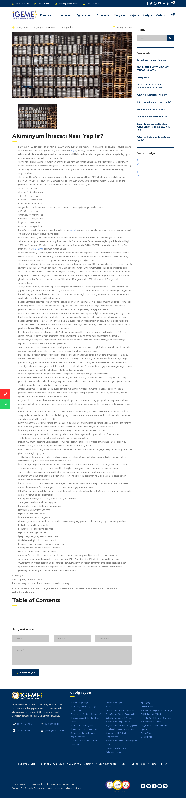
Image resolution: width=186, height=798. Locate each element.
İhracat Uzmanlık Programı (82, 725)
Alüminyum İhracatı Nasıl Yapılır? (154, 102)
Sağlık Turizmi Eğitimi (114, 703)
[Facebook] (143, 786)
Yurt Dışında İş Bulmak (151, 721)
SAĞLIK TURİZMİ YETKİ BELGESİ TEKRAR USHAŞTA (153, 68)
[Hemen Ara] (5, 394)
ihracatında (38, 248)
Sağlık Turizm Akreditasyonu (117, 748)
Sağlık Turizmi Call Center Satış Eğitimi (121, 725)
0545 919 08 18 (22, 3)
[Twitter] (148, 786)
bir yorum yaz (27, 672)
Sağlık (73, 150)
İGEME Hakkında (148, 706)
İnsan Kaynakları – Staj (112, 763)
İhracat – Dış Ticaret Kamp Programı (86, 729)
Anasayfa (145, 702)
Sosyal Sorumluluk (52, 763)
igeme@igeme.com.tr (68, 3)
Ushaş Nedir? (144, 77)
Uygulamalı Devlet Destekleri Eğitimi (120, 729)
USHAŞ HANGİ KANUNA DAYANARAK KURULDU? (149, 86)
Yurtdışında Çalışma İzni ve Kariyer (157, 710)
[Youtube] (159, 786)
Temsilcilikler (158, 763)
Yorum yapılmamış (124, 27)
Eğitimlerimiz (84, 15)
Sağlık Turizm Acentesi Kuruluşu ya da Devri (121, 742)
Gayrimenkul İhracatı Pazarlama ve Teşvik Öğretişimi (85, 735)
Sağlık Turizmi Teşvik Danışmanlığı (120, 710)
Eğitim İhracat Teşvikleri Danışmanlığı (86, 714)
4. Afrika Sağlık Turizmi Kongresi (156, 718)
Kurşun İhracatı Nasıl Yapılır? (152, 95)
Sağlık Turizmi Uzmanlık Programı (119, 718)
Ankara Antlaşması (113, 752)
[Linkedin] (165, 786)
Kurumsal (45, 15)
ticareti (73, 230)
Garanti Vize (76, 710)
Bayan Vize (146, 733)
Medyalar (119, 15)
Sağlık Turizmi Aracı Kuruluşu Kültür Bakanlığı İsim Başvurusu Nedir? (153, 127)
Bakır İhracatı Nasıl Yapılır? (151, 109)
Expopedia (103, 15)
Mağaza (134, 15)
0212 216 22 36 (93, 3)
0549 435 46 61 (44, 3)
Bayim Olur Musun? (81, 763)
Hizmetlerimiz (64, 15)
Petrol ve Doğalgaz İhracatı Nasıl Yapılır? (154, 138)
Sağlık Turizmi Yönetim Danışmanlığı (121, 714)
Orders (160, 15)
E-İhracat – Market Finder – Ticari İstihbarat (84, 742)
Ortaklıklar (138, 763)
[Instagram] (154, 786)
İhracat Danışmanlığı (79, 703)
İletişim (147, 15)
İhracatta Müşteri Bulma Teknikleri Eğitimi (85, 720)
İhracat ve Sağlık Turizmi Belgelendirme (116, 735)
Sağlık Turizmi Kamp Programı (118, 721)
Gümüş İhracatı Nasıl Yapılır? (152, 116)
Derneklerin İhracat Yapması (152, 60)
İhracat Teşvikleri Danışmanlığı (83, 706)
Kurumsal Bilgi (27, 763)
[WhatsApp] (5, 404)
